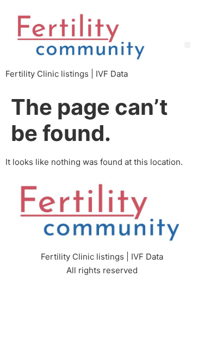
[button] (187, 45)
